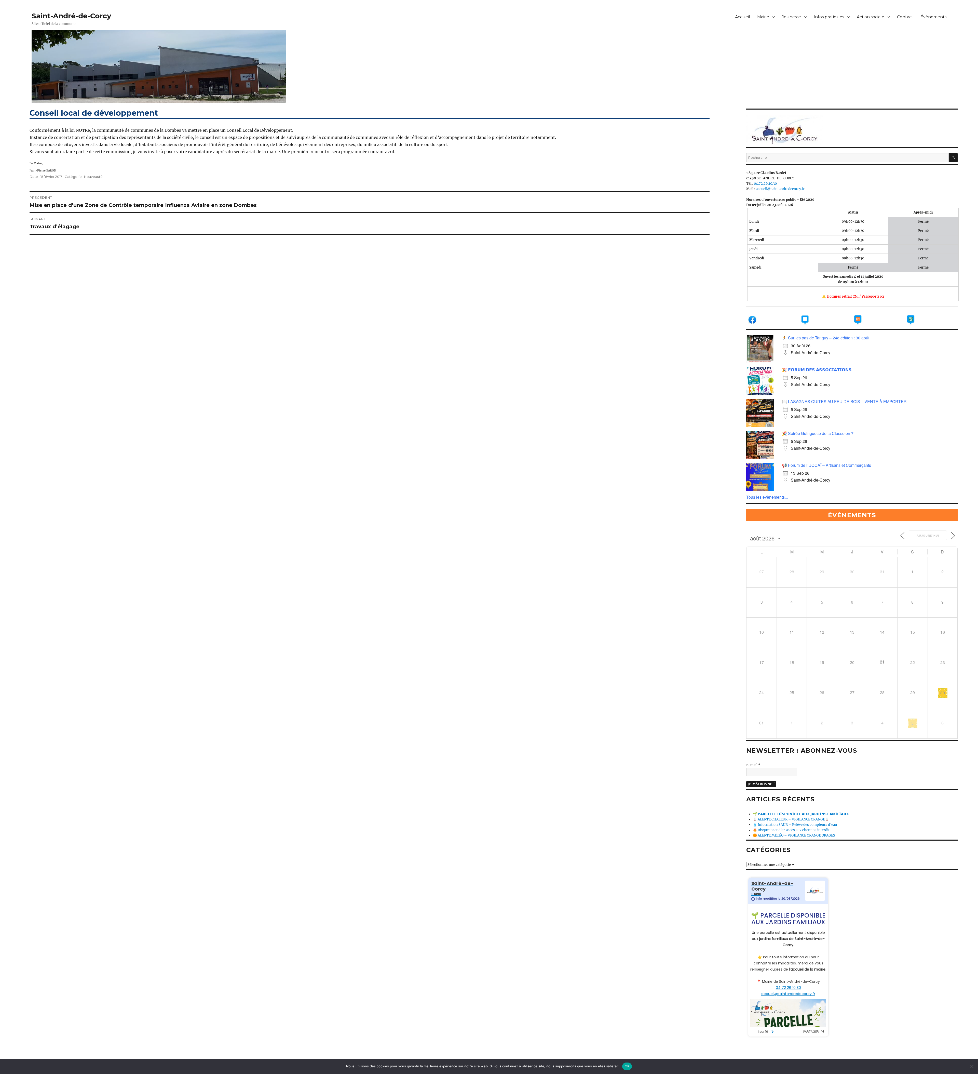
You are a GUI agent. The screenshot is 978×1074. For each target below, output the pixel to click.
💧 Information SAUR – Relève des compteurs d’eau (795, 825)
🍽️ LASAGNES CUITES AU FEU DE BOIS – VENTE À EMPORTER (844, 401)
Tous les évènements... (767, 497)
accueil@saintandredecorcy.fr (780, 189)
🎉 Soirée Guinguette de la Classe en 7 (817, 433)
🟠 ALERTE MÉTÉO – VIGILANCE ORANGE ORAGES (794, 835)
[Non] (971, 1066)
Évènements (933, 17)
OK (627, 1066)
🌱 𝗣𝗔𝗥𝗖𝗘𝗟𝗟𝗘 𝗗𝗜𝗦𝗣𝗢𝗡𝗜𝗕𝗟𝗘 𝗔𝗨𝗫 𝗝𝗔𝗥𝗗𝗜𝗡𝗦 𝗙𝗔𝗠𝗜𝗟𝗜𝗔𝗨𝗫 (801, 814)
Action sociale (870, 17)
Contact (905, 17)
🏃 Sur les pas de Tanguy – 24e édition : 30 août (825, 338)
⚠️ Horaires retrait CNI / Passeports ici (853, 296)
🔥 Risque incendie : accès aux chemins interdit (791, 830)
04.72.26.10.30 (765, 183)
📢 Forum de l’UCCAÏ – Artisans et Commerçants (826, 465)
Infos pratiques (829, 17)
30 (942, 693)
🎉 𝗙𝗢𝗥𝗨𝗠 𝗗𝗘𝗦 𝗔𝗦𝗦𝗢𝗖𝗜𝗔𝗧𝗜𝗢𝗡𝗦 (817, 370)
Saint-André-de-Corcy (71, 15)
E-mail (753, 765)
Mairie (763, 17)
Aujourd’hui (928, 535)
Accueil (742, 17)
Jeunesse (791, 17)
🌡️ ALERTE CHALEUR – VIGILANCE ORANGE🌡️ (791, 819)
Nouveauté (93, 177)
